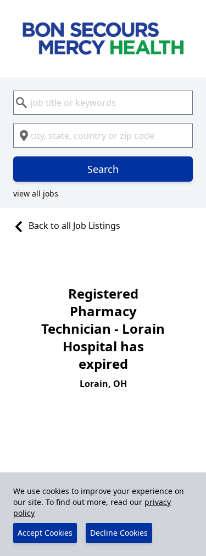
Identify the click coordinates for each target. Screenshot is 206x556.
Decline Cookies (119, 532)
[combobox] (103, 103)
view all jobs (35, 193)
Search (103, 169)
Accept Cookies (45, 532)
